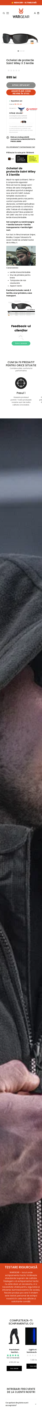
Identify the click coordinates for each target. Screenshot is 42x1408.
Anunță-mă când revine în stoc (21, 92)
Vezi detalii (14, 1368)
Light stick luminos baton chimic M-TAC (34, 1352)
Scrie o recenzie (21, 343)
